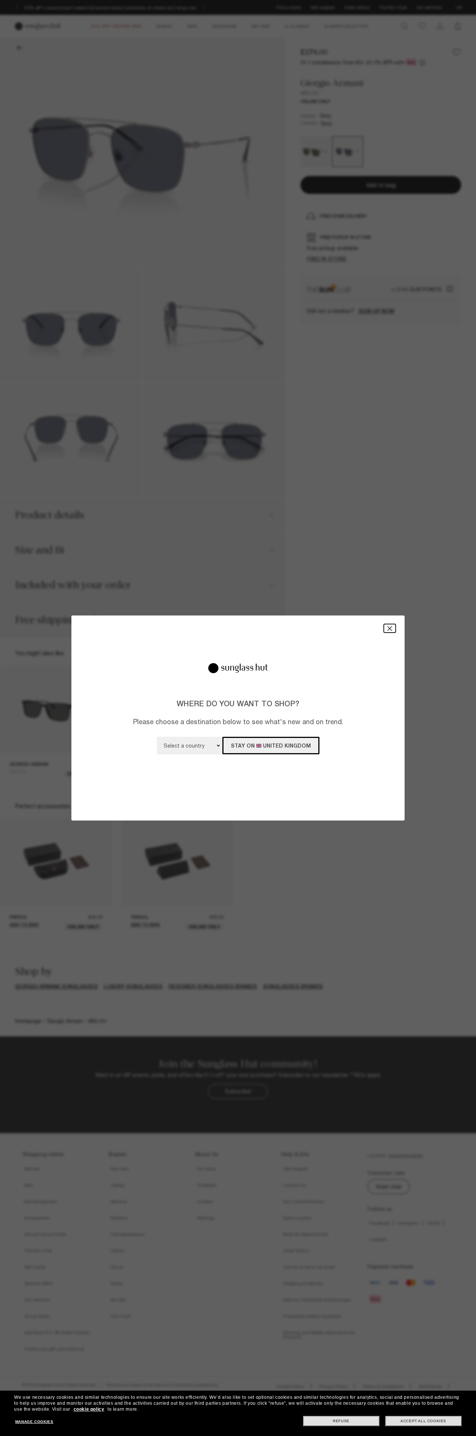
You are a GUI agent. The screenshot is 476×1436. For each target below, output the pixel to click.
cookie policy (89, 1409)
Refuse (341, 1421)
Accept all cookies (423, 1421)
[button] (390, 628)
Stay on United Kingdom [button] (271, 745)
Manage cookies (34, 1422)
